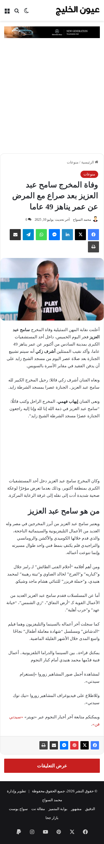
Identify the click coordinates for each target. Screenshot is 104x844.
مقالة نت (38, 809)
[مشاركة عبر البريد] (54, 745)
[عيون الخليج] (77, 10)
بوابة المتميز (58, 809)
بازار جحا (52, 818)
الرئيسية (88, 162)
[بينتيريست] (74, 745)
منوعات (72, 162)
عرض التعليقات (52, 765)
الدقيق (90, 809)
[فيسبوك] (93, 234)
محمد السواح (82, 220)
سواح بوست (18, 809)
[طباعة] (43, 745)
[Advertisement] (52, 98)
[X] (80, 234)
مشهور (76, 809)
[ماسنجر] (64, 745)
